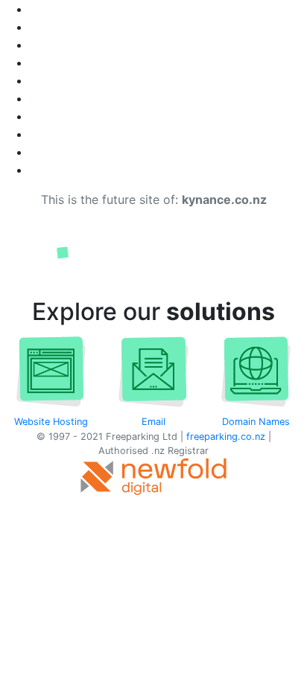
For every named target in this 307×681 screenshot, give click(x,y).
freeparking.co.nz (225, 436)
